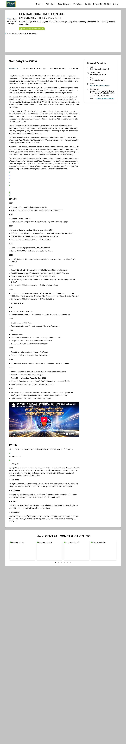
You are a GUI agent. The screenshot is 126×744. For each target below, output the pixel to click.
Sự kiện (88, 4)
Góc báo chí (78, 4)
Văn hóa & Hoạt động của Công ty (33, 68)
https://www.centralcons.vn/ (100, 85)
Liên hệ (116, 4)
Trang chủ (39, 4)
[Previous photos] (12, 551)
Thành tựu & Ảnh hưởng (57, 68)
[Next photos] (114, 551)
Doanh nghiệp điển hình (101, 4)
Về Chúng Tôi (14, 68)
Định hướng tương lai (77, 68)
